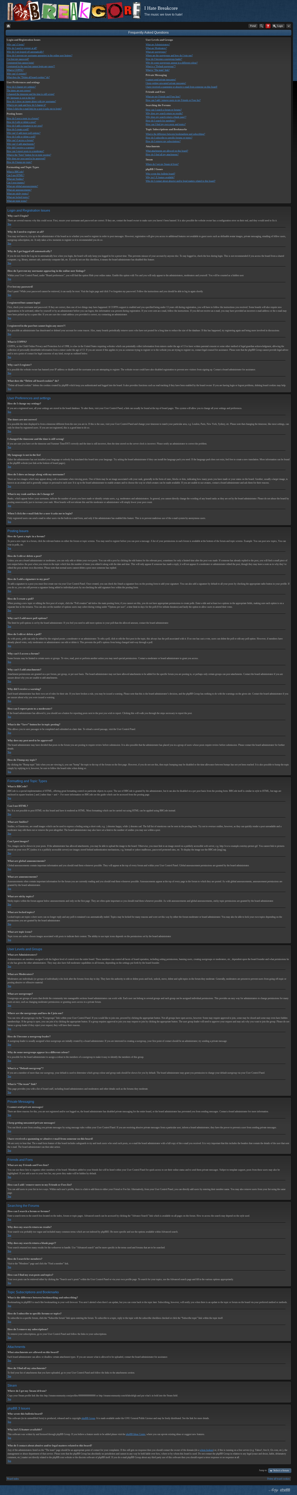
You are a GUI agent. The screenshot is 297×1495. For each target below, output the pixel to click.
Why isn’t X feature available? (160, 177)
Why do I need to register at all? (22, 48)
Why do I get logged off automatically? (25, 51)
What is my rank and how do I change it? (26, 105)
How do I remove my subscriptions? (163, 141)
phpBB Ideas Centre (135, 1434)
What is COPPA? (15, 70)
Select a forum (281, 1470)
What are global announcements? (22, 186)
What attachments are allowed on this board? (167, 150)
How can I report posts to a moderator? (25, 151)
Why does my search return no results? (164, 113)
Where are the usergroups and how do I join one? (169, 55)
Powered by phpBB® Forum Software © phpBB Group (285, 1490)
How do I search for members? (160, 120)
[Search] (261, 26)
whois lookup (206, 1450)
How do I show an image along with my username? (31, 101)
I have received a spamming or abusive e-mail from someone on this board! (181, 86)
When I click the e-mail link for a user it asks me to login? (34, 108)
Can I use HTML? (15, 175)
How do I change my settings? (21, 86)
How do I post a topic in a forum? (23, 118)
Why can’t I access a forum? (20, 140)
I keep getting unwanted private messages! (166, 83)
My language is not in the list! (21, 97)
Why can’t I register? (17, 73)
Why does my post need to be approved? (26, 158)
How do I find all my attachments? (162, 154)
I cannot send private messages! (161, 79)
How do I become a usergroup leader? (164, 59)
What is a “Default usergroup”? (161, 66)
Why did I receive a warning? (21, 147)
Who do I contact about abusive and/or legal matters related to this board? (180, 181)
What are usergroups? (156, 51)
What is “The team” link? (158, 70)
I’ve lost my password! (18, 59)
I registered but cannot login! (20, 62)
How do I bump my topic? (19, 162)
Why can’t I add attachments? (21, 144)
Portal (253, 26)
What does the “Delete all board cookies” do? (28, 77)
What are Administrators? (158, 44)
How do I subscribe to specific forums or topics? (169, 137)
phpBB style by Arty (273, 1490)
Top (9, 224)
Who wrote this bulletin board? (160, 173)
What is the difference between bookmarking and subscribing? (175, 134)
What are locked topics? (18, 197)
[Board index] (8, 26)
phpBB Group (88, 1418)
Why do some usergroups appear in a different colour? (172, 62)
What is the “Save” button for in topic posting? (29, 154)
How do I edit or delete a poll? (21, 136)
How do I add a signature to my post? (25, 125)
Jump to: (263, 1470)
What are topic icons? (17, 200)
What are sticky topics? (18, 193)
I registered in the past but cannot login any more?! (31, 66)
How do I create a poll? (18, 129)
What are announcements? (19, 190)
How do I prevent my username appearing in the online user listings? (39, 55)
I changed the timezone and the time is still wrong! (31, 94)
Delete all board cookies (278, 1478)
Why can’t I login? (15, 44)
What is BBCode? (15, 171)
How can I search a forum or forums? (164, 109)
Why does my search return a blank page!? (166, 117)
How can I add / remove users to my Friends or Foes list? (173, 100)
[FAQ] (268, 26)
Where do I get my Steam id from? (162, 164)
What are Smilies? (15, 179)
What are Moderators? (156, 48)
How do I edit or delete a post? (21, 122)
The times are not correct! (19, 90)
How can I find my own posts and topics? (166, 124)
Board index (13, 1478)
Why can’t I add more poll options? (23, 133)
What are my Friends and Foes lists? (163, 96)
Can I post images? (16, 182)
